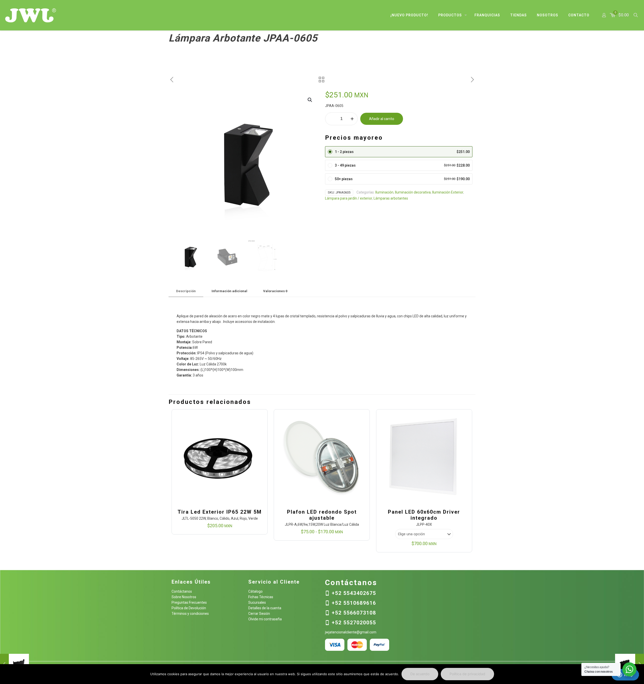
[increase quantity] (352, 118)
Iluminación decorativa (413, 192)
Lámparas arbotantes (391, 198)
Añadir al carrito (381, 119)
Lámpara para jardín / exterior (348, 198)
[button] (310, 100)
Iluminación (384, 192)
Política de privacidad (467, 674)
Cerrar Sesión (259, 614)
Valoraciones (275, 291)
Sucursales (257, 602)
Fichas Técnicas (260, 597)
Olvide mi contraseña (265, 619)
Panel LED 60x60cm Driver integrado (424, 515)
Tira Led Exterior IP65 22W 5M (220, 512)
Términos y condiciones (190, 614)
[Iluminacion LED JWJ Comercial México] (30, 15)
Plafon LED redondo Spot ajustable (322, 515)
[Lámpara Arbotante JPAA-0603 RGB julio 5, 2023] (14, 664)
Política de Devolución (189, 608)
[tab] (186, 291)
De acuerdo (419, 674)
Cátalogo (255, 591)
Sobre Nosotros (184, 597)
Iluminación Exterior (447, 192)
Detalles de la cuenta (264, 608)
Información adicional (229, 291)
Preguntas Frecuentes (189, 602)
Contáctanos (182, 591)
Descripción (186, 291)
